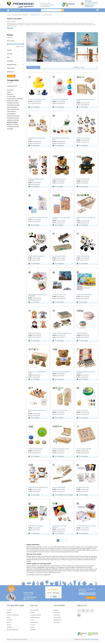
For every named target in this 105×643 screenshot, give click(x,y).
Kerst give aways (11, 96)
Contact (32, 619)
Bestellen (9, 612)
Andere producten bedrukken (20, 14)
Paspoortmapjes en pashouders (15, 98)
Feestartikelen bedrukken (13, 105)
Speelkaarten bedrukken (13, 120)
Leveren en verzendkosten (13, 615)
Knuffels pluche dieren (12, 100)
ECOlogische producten (13, 103)
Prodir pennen (57, 612)
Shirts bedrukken (11, 113)
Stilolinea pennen (57, 619)
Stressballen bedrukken (13, 118)
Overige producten (35, 14)
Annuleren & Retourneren (12, 629)
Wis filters (11, 76)
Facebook (79, 611)
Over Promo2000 (34, 610)
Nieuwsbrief (33, 629)
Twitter (87, 611)
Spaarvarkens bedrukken (13, 116)
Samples (9, 624)
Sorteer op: (76, 67)
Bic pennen (56, 610)
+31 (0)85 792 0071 (91, 3)
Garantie (9, 622)
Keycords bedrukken (12, 107)
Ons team (32, 612)
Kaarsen (9, 92)
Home (8, 14)
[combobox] (89, 67)
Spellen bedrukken (12, 122)
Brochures (32, 624)
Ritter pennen (57, 622)
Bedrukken (9, 627)
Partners (32, 627)
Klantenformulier (89, 6)
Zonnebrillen (10, 128)
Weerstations (10, 94)
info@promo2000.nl (90, 5)
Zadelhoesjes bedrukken (13, 126)
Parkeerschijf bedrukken (13, 109)
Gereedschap (10, 90)
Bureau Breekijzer (94, 639)
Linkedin (92, 611)
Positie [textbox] (82, 67)
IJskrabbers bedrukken (12, 124)
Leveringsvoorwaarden (35, 615)
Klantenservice (88, 1)
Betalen (8, 617)
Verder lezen (10, 28)
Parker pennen (57, 615)
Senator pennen (57, 617)
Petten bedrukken (11, 111)
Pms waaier (9, 619)
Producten (9, 610)
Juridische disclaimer (35, 617)
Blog (79, 615)
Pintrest (83, 611)
